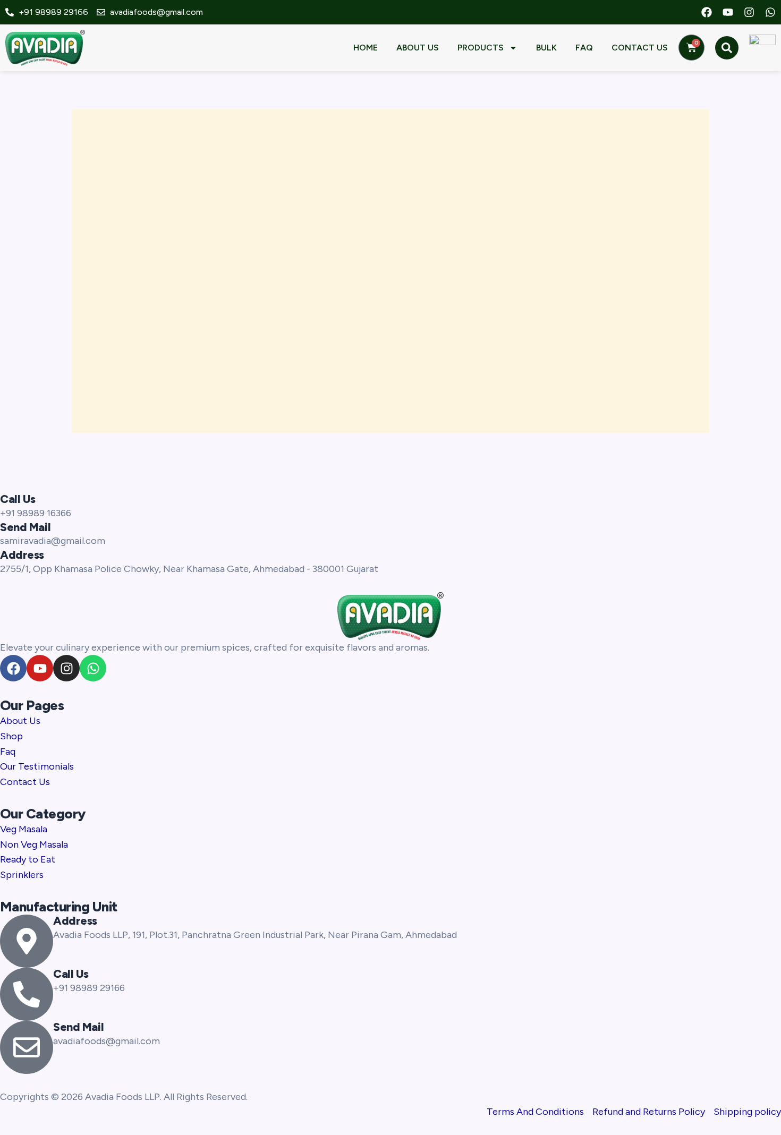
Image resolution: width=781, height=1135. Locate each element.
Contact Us (640, 47)
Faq (584, 47)
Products (480, 47)
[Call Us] (26, 994)
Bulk (546, 47)
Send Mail (25, 527)
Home (365, 47)
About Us (417, 47)
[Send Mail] (26, 1047)
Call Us (18, 499)
